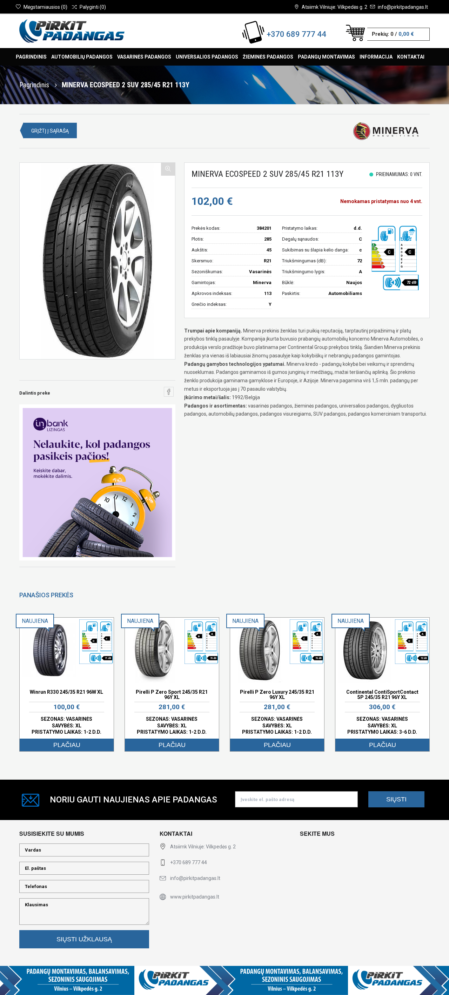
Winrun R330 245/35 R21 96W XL (66, 692)
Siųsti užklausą (84, 939)
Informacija (376, 57)
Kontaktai (410, 57)
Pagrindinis (31, 57)
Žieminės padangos (268, 57)
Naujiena (35, 621)
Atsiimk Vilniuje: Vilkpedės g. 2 (334, 7)
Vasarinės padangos (144, 57)
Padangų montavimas (326, 57)
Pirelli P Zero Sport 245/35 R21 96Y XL (172, 694)
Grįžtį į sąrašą (50, 131)
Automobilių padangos (82, 57)
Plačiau (66, 744)
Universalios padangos (207, 57)
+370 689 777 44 (296, 34)
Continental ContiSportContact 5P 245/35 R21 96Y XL (382, 694)
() (45, 7)
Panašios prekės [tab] (46, 595)
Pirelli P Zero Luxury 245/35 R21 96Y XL (277, 694)
